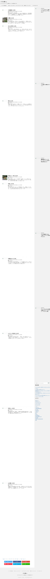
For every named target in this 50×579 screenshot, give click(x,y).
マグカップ (37, 407)
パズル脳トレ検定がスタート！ (40, 389)
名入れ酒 (36, 409)
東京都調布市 (37, 415)
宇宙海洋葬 (37, 410)
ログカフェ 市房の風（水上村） (13, 333)
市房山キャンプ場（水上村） (13, 175)
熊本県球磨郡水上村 (16, 11)
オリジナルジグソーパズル (19, 5)
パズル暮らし (3, 1)
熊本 (16, 12)
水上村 (14, 12)
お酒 (9, 12)
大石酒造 (12, 12)
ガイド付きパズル (35, 5)
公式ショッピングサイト (11, 5)
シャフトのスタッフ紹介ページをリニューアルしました (45, 10)
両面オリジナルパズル (27, 5)
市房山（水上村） (11, 183)
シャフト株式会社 (3, 5)
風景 (36, 420)
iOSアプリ (37, 400)
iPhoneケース (37, 401)
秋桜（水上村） (11, 100)
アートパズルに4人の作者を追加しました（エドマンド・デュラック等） (45, 310)
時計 (36, 413)
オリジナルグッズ (38, 402)
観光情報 (20, 11)
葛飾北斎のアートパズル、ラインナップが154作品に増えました (45, 160)
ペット (36, 406)
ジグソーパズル (37, 403)
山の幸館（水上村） (11, 483)
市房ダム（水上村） (11, 408)
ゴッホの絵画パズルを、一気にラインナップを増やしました (45, 235)
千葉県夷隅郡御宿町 (38, 408)
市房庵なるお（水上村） (12, 258)
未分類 (36, 414)
